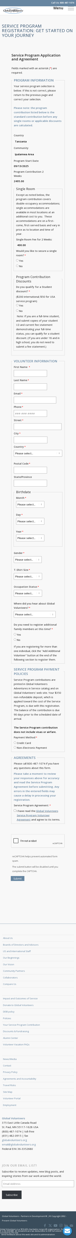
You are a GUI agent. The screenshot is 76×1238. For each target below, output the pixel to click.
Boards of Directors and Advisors (21, 944)
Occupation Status (25, 586)
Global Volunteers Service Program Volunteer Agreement (37, 815)
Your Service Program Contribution (21, 1024)
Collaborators (10, 977)
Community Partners (14, 970)
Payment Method (24, 737)
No (21, 266)
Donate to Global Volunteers (18, 1005)
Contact (7, 1065)
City (16, 433)
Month (20, 497)
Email (17, 393)
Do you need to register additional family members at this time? (35, 627)
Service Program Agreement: (31, 805)
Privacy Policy (10, 1072)
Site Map (7, 1091)
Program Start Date (26, 160)
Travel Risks (9, 1085)
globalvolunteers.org (14, 1140)
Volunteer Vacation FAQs (16, 1044)
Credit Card (24, 743)
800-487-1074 (67, 2)
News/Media (10, 1059)
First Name (21, 367)
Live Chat (67, 1231)
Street (18, 420)
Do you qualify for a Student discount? (34, 289)
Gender (18, 553)
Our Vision (8, 964)
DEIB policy (8, 1011)
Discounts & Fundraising (16, 1031)
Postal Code (21, 463)
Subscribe (12, 1195)
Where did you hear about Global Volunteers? (34, 606)
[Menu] (69, 8)
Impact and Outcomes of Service (20, 998)
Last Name (20, 380)
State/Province (23, 477)
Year (19, 531)
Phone (17, 407)
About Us (8, 938)
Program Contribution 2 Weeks (28, 174)
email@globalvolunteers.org (19, 1144)
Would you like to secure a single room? (36, 253)
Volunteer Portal (12, 1098)
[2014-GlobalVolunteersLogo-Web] (31, 10)
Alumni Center (10, 1038)
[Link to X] (50, 1225)
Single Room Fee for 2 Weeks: (34, 239)
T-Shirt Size (21, 569)
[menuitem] (69, 8)
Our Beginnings (11, 957)
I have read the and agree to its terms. (38, 815)
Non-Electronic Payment (32, 747)
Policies (7, 1018)
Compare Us (9, 984)
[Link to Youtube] (55, 1225)
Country (19, 135)
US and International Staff (17, 951)
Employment (9, 1105)
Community (21, 148)
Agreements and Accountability (19, 1078)
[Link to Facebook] (45, 1225)
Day (18, 514)
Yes (21, 260)
